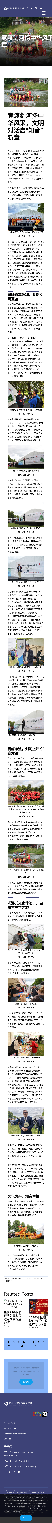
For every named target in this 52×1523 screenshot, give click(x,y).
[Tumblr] (38, 1342)
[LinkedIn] (23, 1342)
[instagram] (36, 8)
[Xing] (22, 1346)
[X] (13, 1342)
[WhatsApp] (28, 1342)
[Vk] (8, 1346)
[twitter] (32, 8)
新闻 (42, 1278)
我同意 (26, 1381)
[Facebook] (8, 1342)
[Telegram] (33, 1342)
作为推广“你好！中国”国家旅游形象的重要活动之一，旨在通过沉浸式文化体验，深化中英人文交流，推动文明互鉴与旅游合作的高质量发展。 (26, 193)
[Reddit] (18, 1342)
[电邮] (35, 1346)
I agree (26, 1518)
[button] (6, 1314)
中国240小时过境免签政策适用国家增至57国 (12, 1317)
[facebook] (27, 8)
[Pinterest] (43, 1342)
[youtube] (41, 8)
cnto (7, 1278)
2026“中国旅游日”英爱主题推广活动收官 (38, 1321)
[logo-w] (14, 8)
